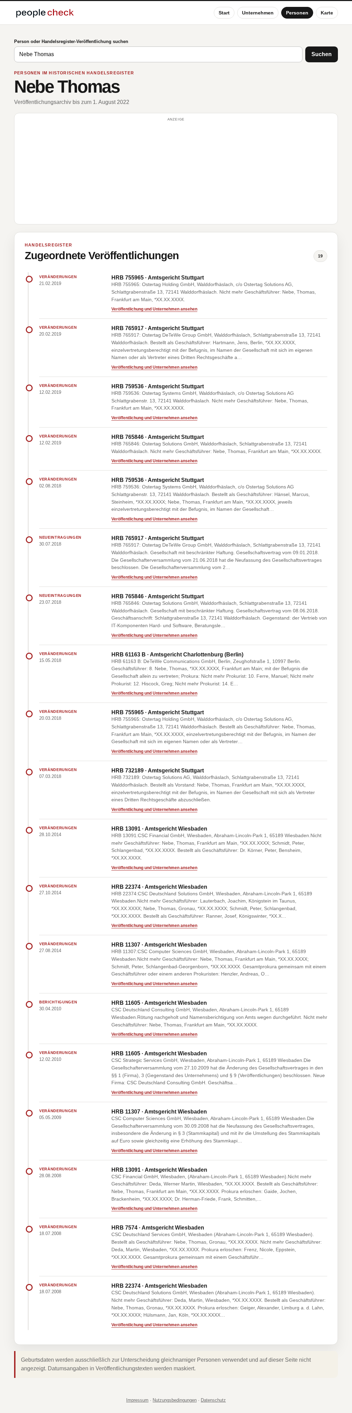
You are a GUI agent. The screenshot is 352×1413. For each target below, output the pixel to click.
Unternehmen (258, 12)
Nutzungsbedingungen (175, 1400)
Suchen (321, 54)
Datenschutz (213, 1400)
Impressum (137, 1400)
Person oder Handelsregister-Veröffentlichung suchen (71, 41)
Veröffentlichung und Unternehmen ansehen (154, 309)
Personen (297, 12)
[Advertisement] (176, 172)
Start (224, 12)
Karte (327, 12)
